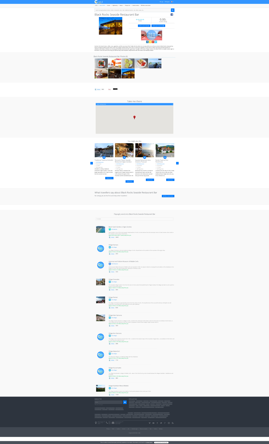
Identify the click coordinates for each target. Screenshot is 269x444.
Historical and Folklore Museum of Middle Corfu (123, 261)
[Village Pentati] (101, 300)
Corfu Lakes (123, 414)
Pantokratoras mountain (155, 405)
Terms (113, 428)
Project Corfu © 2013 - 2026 (134, 433)
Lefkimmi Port (158, 404)
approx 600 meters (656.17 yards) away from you (120, 235)
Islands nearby (136, 5)
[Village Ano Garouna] (101, 336)
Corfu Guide (160, 401)
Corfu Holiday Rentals (110, 408)
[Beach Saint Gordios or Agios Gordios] (101, 229)
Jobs (128, 428)
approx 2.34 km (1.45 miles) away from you (118, 376)
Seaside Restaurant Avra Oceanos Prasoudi (143, 161)
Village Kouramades (115, 368)
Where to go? (137, 402)
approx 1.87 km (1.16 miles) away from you (118, 305)
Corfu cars (170, 402)
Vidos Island (130, 412)
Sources (124, 428)
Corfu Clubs (105, 417)
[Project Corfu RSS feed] (172, 423)
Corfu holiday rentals (133, 404)
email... (96, 402)
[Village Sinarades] (101, 282)
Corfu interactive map (146, 402)
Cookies (118, 428)
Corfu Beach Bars (98, 417)
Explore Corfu (167, 401)
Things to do (128, 5)
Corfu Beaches (114, 229)
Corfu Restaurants (99, 162)
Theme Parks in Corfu (127, 415)
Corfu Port (152, 404)
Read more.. (109, 178)
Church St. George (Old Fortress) (148, 407)
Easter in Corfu (98, 415)
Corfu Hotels (105, 409)
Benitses (167, 405)
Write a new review (145, 5)
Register (168, 1)
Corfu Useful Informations (100, 408)
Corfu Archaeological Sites (158, 414)
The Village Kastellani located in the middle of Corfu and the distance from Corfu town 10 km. (130, 391)
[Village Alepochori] (101, 354)
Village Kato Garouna (115, 315)
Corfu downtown (142, 404)
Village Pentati (113, 297)
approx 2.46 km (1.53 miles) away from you (118, 392)
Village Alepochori (114, 351)
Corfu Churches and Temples (163, 412)
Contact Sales (117, 423)
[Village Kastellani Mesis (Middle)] (101, 388)
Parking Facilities (151, 417)
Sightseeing (115, 5)
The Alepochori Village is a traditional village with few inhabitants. (123, 356)
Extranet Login (135, 428)
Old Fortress (138, 407)
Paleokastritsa (131, 405)
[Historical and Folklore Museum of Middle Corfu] (101, 265)
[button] (134, 118)
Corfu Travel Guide (153, 401)
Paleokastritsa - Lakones (167, 404)
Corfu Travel (146, 401)
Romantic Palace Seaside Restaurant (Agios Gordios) (123, 161)
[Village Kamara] (101, 248)
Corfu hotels (164, 402)
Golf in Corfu (141, 415)
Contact (155, 428)
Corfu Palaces (97, 414)
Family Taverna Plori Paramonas (162, 161)
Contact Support (118, 422)
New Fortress (131, 407)
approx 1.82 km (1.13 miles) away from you (118, 287)
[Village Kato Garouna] (101, 317)
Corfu (97, 5)
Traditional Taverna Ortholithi (104, 160)
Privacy (108, 428)
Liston (137, 405)
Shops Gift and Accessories (161, 417)
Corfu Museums (114, 263)
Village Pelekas (146, 405)
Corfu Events (135, 415)
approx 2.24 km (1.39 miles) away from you (118, 341)
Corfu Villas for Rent (119, 409)
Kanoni (141, 405)
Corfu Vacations (139, 401)
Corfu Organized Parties (116, 415)
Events (109, 5)
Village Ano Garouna (115, 333)
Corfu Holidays (132, 401)
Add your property (143, 428)
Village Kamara (113, 245)
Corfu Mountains (130, 414)
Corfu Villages (114, 247)
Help (151, 428)
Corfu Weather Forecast (156, 402)
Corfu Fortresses (137, 412)
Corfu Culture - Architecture (114, 414)
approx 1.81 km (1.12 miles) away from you (118, 269)
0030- (110, 421)
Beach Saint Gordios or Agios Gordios (120, 227)
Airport (147, 404)
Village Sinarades (114, 279)
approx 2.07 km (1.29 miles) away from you (118, 323)
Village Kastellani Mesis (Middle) (118, 386)
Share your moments (158, 25)
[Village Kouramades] (101, 371)
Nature (122, 5)
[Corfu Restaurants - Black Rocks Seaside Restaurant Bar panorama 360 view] (151, 35)
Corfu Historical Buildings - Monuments (149, 412)
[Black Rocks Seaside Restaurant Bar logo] (111, 26)
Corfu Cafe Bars (112, 417)
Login (162, 1)
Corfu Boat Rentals (119, 417)
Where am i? (131, 402)
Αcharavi (163, 405)
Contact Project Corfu (119, 421)
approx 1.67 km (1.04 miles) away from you (118, 251)
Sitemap (160, 428)
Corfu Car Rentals (128, 417)
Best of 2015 (103, 5)
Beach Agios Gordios (159, 407)
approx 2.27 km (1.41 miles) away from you (118, 358)
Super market (144, 417)
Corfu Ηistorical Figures (106, 415)
